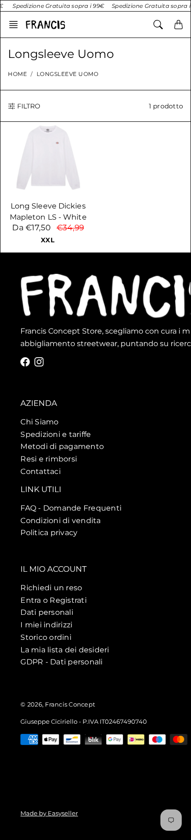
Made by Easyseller (49, 813)
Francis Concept (70, 704)
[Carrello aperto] (178, 24)
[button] (16, 24)
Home (17, 73)
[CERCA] (158, 24)
